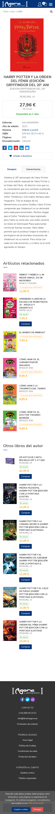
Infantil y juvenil (30, 129)
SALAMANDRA (30, 122)
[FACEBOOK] (22, 699)
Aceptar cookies (21, 809)
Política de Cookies (27, 745)
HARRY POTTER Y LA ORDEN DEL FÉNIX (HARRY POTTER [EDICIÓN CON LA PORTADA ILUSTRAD (33, 626)
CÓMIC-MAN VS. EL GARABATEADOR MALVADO (29, 362)
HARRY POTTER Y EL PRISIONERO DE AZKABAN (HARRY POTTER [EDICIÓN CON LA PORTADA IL (33, 559)
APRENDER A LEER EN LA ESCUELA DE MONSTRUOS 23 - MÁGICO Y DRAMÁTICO (33, 303)
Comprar (25, 324)
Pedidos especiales (27, 778)
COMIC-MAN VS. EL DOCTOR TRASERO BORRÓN (29, 415)
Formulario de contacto (27, 724)
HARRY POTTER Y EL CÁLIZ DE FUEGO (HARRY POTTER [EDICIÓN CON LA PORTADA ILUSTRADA (33, 593)
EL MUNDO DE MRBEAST (32, 332)
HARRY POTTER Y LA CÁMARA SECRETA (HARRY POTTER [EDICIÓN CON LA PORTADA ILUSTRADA (33, 526)
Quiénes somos (27, 772)
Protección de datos (28, 756)
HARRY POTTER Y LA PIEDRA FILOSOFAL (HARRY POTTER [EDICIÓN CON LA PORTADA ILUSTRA (33, 490)
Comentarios (33, 169)
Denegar (37, 809)
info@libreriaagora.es (27, 718)
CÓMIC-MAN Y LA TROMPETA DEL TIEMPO (32, 387)
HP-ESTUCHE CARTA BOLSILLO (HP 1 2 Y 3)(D (32, 459)
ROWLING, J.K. (27, 96)
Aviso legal (27, 740)
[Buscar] (51, 11)
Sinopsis (11, 169)
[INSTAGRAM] (32, 699)
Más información (36, 803)
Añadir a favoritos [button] (22, 156)
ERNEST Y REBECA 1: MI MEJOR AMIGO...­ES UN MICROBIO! (31, 277)
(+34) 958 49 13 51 (27, 713)
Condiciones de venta (27, 751)
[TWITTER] (27, 699)
